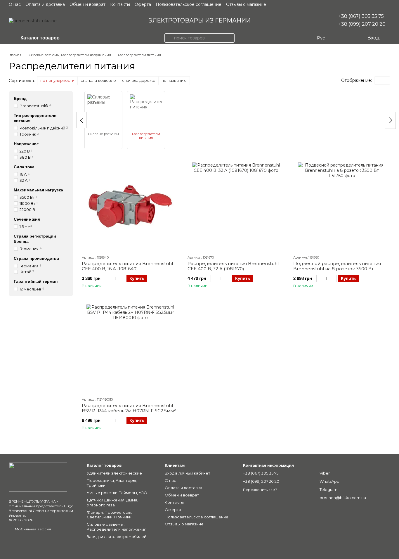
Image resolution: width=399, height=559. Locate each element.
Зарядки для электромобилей (116, 536)
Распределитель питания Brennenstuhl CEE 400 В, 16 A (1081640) (127, 266)
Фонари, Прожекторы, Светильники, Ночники (109, 515)
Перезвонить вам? (260, 489)
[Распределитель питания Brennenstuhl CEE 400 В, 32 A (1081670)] (236, 206)
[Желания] (350, 38)
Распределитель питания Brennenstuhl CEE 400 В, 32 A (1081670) (233, 266)
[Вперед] (390, 120)
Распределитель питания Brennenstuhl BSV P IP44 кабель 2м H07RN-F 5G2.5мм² (129, 408)
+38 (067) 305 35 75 (361, 16)
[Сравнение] (339, 38)
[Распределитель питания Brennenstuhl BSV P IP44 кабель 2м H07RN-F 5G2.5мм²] (130, 348)
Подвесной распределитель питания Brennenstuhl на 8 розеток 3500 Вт (337, 266)
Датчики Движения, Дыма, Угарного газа (112, 502)
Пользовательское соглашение (188, 4)
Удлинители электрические (114, 473)
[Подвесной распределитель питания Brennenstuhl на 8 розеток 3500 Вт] (341, 206)
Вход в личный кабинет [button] (187, 473)
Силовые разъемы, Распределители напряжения (116, 527)
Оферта (143, 4)
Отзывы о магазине (246, 4)
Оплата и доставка (45, 4)
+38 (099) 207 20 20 (362, 24)
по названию (174, 80)
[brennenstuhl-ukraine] (38, 477)
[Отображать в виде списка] (386, 80)
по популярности (57, 80)
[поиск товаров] (169, 38)
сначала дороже (138, 80)
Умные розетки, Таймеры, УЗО (117, 492)
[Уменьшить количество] (107, 278)
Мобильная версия (32, 529)
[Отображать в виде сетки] (378, 80)
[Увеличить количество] (122, 278)
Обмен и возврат (87, 4)
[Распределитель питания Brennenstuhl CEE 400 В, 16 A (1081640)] (130, 206)
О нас (15, 4)
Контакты (120, 4)
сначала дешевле (98, 80)
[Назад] (81, 120)
